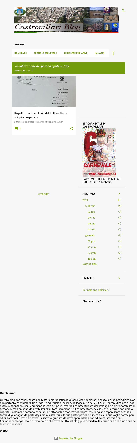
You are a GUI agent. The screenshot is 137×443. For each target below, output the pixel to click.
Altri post (44, 194)
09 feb (91, 217)
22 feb (91, 211)
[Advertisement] (43, 160)
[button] (71, 128)
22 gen (92, 252)
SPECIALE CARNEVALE (45, 53)
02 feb (91, 229)
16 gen (92, 258)
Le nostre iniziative (76, 53)
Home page (20, 53)
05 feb (91, 223)
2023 (85, 200)
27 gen (92, 247)
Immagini (100, 53)
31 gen (91, 241)
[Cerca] (123, 11)
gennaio (90, 235)
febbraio (90, 206)
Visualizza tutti (23, 70)
